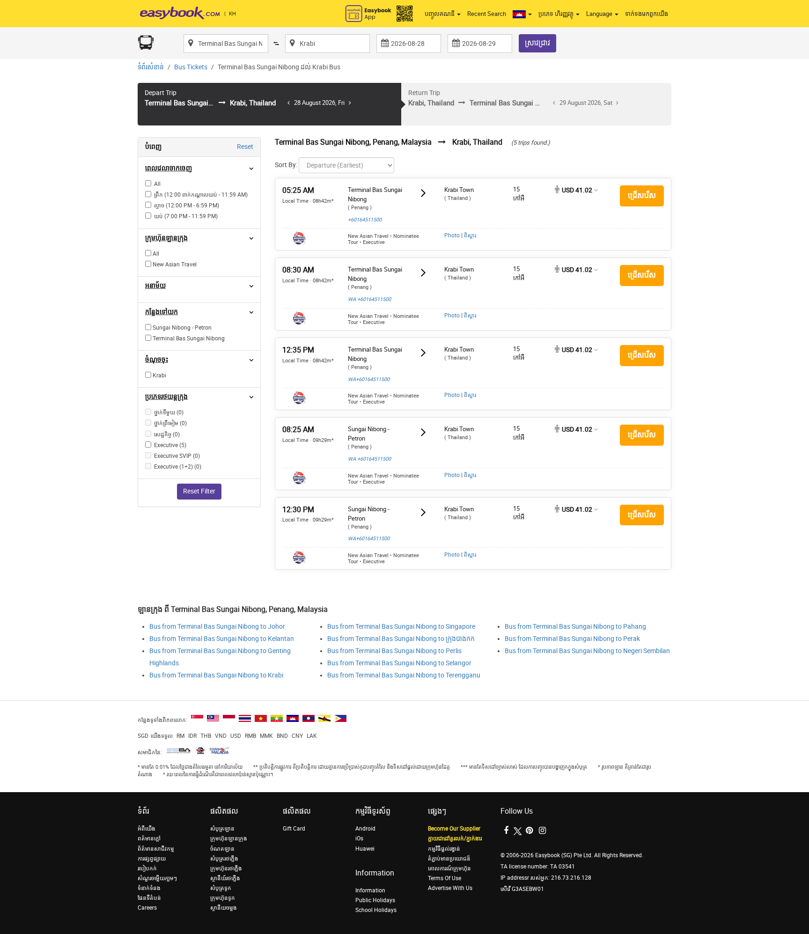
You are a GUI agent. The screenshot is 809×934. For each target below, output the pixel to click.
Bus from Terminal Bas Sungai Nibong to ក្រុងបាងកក (401, 639)
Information (370, 890)
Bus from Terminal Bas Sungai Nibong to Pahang (575, 627)
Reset (245, 147)
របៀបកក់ (147, 868)
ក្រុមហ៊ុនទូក (222, 898)
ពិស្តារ (470, 235)
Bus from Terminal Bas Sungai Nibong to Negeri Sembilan (587, 651)
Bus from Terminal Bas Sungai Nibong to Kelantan (221, 639)
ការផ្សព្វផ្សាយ (152, 858)
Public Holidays (375, 900)
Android (365, 828)
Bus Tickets (190, 67)
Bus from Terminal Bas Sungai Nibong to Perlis (394, 651)
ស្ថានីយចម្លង (223, 908)
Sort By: (286, 165)
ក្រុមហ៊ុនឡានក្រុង (228, 838)
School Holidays (376, 910)
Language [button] (600, 13)
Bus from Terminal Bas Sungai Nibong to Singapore (401, 627)
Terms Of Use (444, 878)
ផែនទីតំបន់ (149, 898)
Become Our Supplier (454, 828)
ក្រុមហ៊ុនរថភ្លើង (226, 868)
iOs (359, 838)
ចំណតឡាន (222, 849)
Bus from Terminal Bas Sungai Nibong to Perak (572, 639)
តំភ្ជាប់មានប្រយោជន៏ (449, 858)
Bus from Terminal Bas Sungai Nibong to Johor (217, 627)
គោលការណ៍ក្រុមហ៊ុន (449, 868)
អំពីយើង (146, 828)
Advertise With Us (450, 888)
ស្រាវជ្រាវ (537, 42)
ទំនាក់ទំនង (149, 888)
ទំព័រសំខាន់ (151, 67)
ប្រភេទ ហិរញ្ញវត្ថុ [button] (556, 13)
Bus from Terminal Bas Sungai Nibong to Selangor (399, 663)
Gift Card (294, 828)
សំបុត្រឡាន (222, 828)
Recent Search (486, 13)
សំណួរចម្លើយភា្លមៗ (157, 878)
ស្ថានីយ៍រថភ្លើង (225, 878)
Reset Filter (199, 491)
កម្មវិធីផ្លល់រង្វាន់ (444, 849)
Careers (147, 908)
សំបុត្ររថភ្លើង (224, 858)
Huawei (365, 849)
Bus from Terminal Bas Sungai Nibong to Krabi (216, 675)
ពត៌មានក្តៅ (149, 838)
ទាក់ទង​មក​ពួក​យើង (646, 13)
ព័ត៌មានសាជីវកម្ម (156, 849)
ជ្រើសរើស (642, 195)
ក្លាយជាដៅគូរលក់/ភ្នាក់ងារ (455, 838)
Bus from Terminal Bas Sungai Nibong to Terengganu (403, 675)
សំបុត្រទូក (220, 888)
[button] (522, 14)
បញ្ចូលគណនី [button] (440, 13)
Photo (452, 235)
